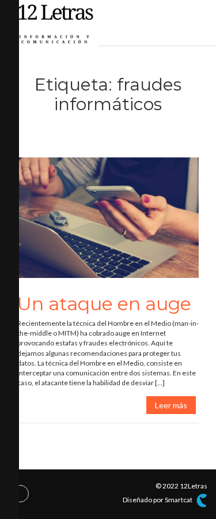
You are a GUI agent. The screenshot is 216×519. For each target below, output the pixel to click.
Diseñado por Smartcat (158, 499)
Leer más (171, 405)
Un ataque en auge (104, 303)
